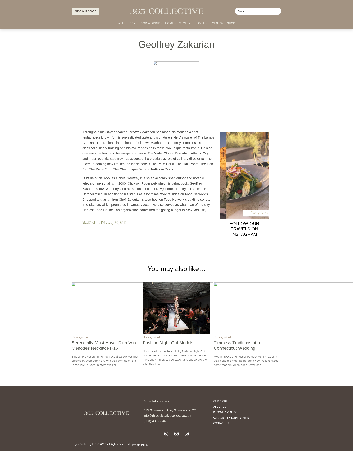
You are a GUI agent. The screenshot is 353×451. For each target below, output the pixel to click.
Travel (199, 23)
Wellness (125, 23)
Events (216, 23)
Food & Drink (149, 23)
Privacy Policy (140, 444)
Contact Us (221, 423)
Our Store (220, 401)
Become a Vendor (225, 412)
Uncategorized (80, 337)
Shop (231, 23)
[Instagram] (166, 433)
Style (183, 23)
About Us (219, 406)
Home (169, 23)
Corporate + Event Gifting (231, 418)
